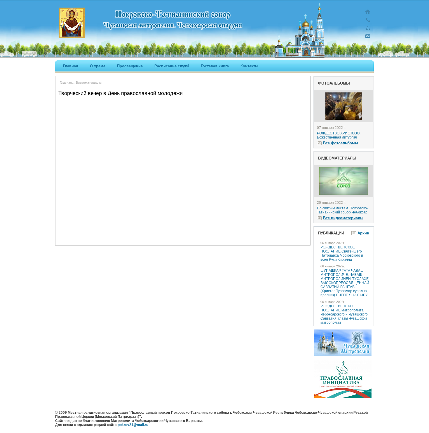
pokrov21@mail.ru (133, 425)
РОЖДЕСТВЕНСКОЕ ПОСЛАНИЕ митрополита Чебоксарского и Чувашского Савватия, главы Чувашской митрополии (344, 314)
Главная (70, 66)
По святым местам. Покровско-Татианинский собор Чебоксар (342, 210)
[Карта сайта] (367, 31)
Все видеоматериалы (343, 218)
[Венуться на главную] (367, 15)
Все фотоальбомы (340, 143)
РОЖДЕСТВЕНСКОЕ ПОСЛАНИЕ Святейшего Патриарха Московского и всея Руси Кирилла (341, 253)
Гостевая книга (215, 66)
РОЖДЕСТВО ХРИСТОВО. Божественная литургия (338, 135)
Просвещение (130, 66)
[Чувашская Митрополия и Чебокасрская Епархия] (343, 355)
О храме (97, 66)
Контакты (249, 66)
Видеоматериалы (89, 82)
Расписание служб (171, 66)
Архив (363, 233)
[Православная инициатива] (343, 397)
